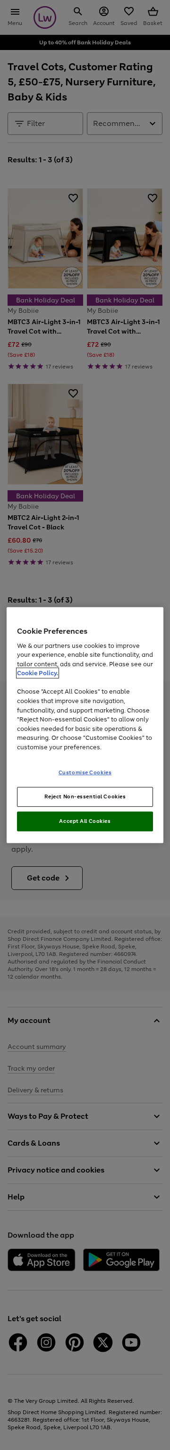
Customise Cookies (85, 772)
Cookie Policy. (37, 673)
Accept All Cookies (84, 821)
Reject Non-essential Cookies (85, 796)
